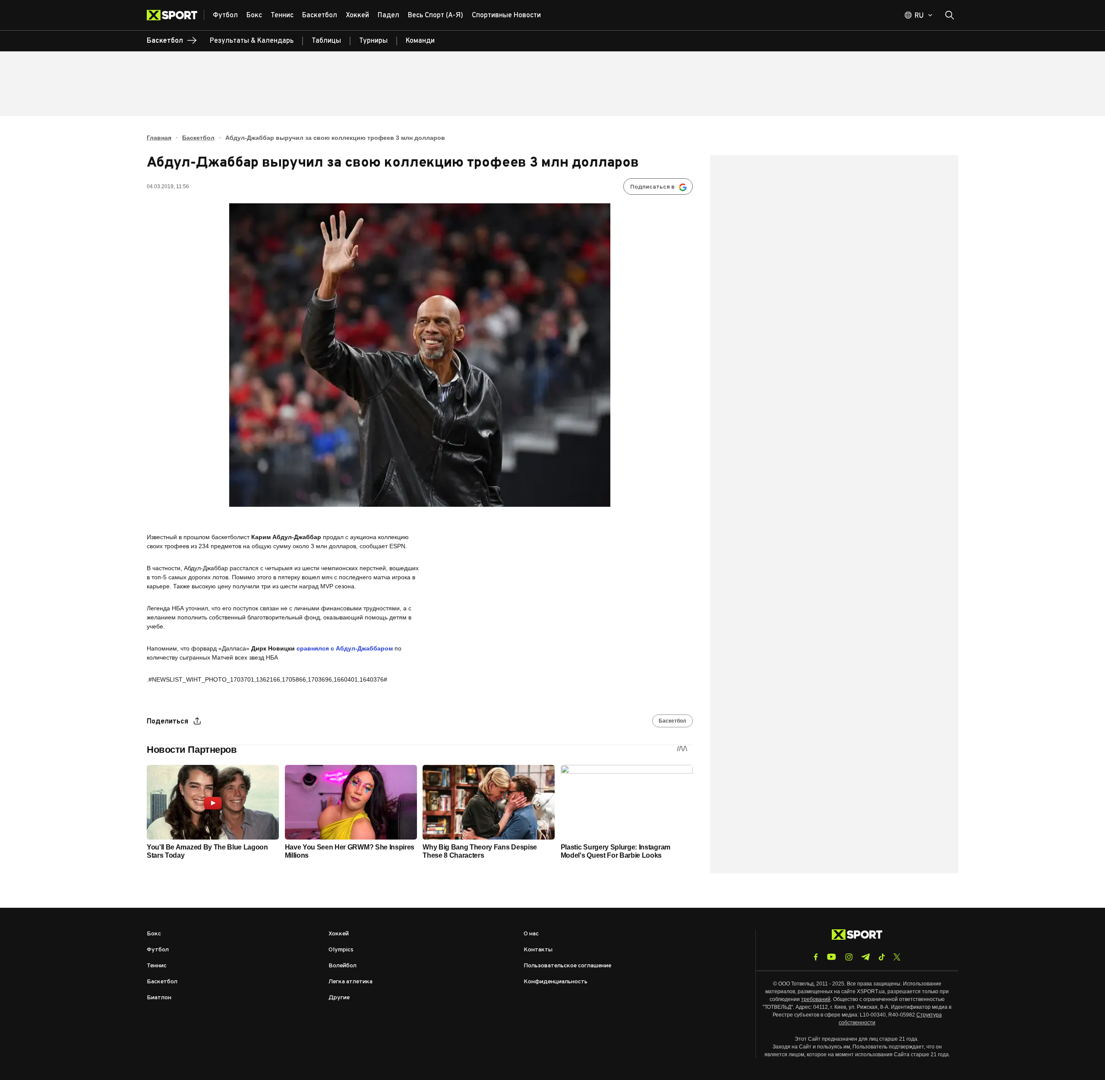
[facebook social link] (816, 957)
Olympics (341, 950)
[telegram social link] (865, 957)
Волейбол (342, 965)
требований (815, 999)
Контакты (538, 950)
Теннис (157, 965)
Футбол (158, 950)
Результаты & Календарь (252, 41)
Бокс (154, 934)
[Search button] (949, 15)
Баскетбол (198, 137)
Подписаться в (652, 187)
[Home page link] (175, 15)
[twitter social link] (896, 957)
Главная (159, 137)
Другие (339, 997)
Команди (420, 41)
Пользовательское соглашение (567, 965)
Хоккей (338, 934)
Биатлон (159, 997)
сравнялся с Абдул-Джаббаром (346, 648)
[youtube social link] (832, 957)
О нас (531, 934)
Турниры (373, 41)
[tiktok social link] (881, 957)
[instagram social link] (848, 957)
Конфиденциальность (555, 981)
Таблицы (326, 41)
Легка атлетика (350, 981)
